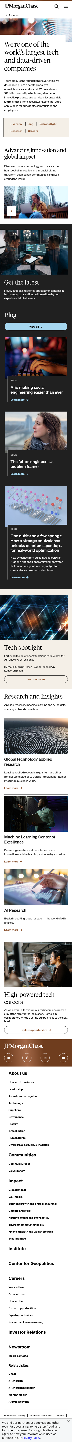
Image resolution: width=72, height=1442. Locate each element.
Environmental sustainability (26, 1224)
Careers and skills (20, 1210)
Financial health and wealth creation (31, 1231)
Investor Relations (27, 1332)
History (13, 1124)
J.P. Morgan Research (22, 1387)
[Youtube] (63, 1057)
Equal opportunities (21, 1315)
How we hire (16, 1301)
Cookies (60, 1415)
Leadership (16, 1089)
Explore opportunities (22, 1308)
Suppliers (15, 1110)
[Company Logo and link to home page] (21, 8)
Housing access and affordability (29, 1217)
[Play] (11, 211)
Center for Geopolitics (31, 1263)
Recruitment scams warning (26, 1322)
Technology (16, 1103)
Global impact (17, 1189)
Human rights (17, 1138)
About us (14, 15)
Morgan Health (18, 1394)
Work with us (16, 1287)
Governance (16, 1117)
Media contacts (18, 1355)
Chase (12, 1373)
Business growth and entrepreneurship (33, 1203)
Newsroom (20, 1346)
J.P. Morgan (16, 1380)
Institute (17, 1248)
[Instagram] (45, 1057)
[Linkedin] (8, 1057)
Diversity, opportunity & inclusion (29, 1144)
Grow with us (16, 1294)
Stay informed (17, 1238)
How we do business (21, 1082)
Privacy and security (14, 1415)
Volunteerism (17, 1170)
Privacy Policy (31, 1438)
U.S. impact (16, 1196)
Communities (22, 1154)
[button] (68, 1421)
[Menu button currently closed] (66, 6)
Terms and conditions (40, 1415)
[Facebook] (26, 1057)
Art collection (17, 1131)
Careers (17, 1278)
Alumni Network (19, 1401)
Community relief (19, 1163)
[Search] (57, 6)
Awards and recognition (23, 1096)
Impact (16, 1180)
